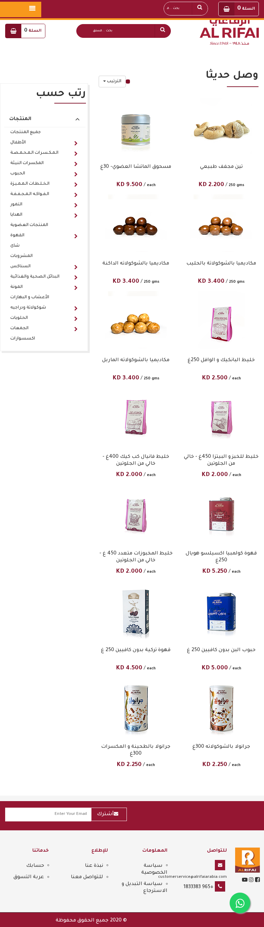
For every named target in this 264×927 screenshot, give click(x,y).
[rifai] (247, 860)
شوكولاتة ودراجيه (28, 307)
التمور (16, 204)
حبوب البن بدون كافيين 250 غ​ (221, 650)
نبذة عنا (94, 866)
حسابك (35, 866)
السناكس (20, 266)
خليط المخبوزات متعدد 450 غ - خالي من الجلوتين (136, 557)
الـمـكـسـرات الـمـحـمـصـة (34, 153)
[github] (251, 881)
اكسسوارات (22, 338)
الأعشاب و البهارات (29, 297)
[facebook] (257, 881)
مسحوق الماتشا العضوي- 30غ (135, 167)
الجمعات (19, 328)
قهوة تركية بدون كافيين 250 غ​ (135, 650)
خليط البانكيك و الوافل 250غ (221, 360)
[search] (162, 30)
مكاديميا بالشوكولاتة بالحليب (221, 264)
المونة (16, 287)
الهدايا (16, 215)
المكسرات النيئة (27, 163)
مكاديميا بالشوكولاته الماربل (135, 360)
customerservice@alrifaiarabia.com (192, 877)
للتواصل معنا (87, 877)
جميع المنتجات (25, 132)
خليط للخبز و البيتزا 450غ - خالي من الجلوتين (221, 460)
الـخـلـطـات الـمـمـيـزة (30, 184)
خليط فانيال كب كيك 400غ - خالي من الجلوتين (135, 460)
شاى (15, 246)
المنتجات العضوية (29, 225)
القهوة (17, 235)
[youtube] (245, 881)
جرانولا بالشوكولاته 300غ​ (221, 747)
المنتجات (20, 119)
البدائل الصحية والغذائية (34, 276)
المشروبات (21, 256)
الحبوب (17, 173)
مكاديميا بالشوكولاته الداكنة (135, 264)
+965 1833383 (198, 887)
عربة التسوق (28, 877)
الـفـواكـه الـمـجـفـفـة (29, 194)
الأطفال (18, 142)
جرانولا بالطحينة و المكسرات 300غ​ (135, 750)
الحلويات (19, 318)
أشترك (105, 814)
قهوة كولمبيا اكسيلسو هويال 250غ (221, 557)
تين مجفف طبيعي (221, 167)
